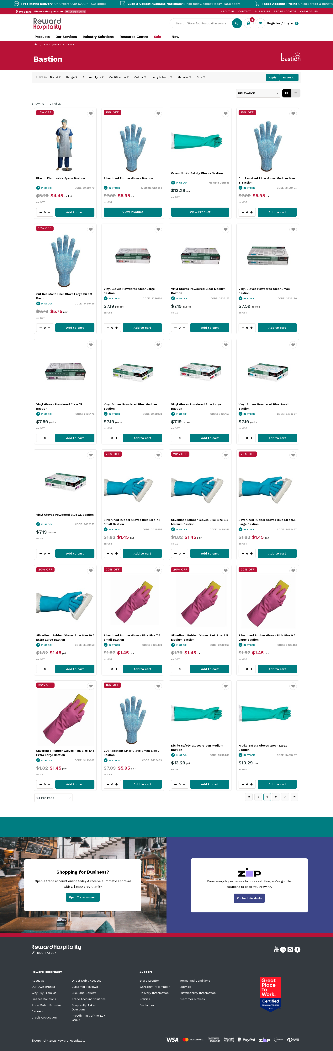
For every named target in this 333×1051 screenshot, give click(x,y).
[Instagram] (290, 950)
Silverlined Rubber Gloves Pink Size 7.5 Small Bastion (132, 637)
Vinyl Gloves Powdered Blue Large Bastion (196, 406)
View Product (132, 212)
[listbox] (258, 93)
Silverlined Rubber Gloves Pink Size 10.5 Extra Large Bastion (65, 753)
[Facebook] (297, 950)
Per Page (47, 798)
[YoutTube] (277, 950)
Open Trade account (83, 897)
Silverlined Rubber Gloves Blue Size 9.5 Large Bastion (267, 522)
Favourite (90, 116)
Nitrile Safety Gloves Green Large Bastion (263, 748)
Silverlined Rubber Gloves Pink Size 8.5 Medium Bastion (199, 637)
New (175, 37)
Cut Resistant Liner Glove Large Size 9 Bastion (64, 296)
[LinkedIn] (283, 950)
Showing (47, 103)
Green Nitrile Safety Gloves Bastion (197, 173)
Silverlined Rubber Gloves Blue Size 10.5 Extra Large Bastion (65, 637)
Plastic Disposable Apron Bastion (60, 178)
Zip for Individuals (249, 898)
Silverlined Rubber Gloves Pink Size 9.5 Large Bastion (267, 637)
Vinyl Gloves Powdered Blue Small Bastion (264, 406)
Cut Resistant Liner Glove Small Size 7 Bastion (132, 753)
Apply (273, 77)
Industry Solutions (98, 37)
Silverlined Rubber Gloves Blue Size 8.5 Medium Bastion (199, 522)
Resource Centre (133, 37)
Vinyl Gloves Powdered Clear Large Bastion (129, 291)
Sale (157, 37)
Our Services (66, 37)
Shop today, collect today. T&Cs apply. (150, 4)
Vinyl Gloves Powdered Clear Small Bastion (264, 291)
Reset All (289, 77)
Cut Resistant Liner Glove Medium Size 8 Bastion (267, 180)
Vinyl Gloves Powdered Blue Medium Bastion (130, 406)
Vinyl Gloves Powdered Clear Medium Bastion (198, 291)
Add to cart (75, 212)
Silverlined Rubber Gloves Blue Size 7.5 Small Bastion (132, 522)
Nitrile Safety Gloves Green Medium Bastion (197, 748)
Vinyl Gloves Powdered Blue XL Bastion (65, 514)
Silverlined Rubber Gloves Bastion (128, 178)
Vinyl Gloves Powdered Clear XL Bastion (59, 406)
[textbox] (204, 23)
